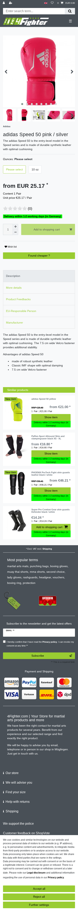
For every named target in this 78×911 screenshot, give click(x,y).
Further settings (39, 904)
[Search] (70, 11)
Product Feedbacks (18, 299)
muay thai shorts (17, 571)
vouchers (58, 577)
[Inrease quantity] (15, 226)
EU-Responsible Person (21, 311)
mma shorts (37, 571)
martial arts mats (17, 566)
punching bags (39, 566)
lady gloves (14, 577)
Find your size (16, 792)
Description (13, 275)
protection (29, 582)
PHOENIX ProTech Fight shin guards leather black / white (50, 473)
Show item (51, 417)
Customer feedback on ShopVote (26, 833)
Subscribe (37, 655)
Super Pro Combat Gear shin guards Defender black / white (50, 510)
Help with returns (18, 801)
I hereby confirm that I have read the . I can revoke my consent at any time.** (40, 644)
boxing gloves (59, 566)
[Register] (11, 3)
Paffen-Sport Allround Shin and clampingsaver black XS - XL (48, 437)
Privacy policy (56, 877)
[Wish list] (52, 3)
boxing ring (14, 582)
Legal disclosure (36, 872)
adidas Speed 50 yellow (43, 399)
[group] (17, 410)
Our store (12, 773)
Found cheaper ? (39, 255)
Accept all (39, 888)
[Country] (46, 3)
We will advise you (19, 782)
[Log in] (4, 3)
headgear (45, 577)
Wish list (12, 246)
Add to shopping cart (47, 229)
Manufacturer (14, 322)
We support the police (18, 823)
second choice (55, 571)
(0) (30, 209)
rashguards (30, 577)
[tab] (39, 276)
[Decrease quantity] (15, 232)
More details (14, 287)
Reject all (39, 896)
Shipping (47, 549)
